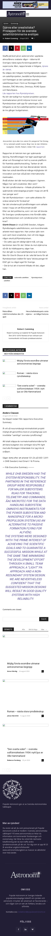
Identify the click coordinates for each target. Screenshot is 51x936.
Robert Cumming (11, 38)
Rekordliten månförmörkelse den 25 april (13, 314)
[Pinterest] (17, 48)
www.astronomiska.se (24, 833)
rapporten (40, 147)
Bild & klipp (33, 629)
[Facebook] (5, 48)
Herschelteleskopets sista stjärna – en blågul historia (37, 312)
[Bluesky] (32, 929)
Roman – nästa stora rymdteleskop (25, 711)
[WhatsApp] (23, 48)
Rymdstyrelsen (37, 277)
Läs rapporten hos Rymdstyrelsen (18, 93)
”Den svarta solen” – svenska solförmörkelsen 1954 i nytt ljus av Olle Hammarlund (31, 388)
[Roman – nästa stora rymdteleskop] (9, 376)
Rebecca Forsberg (14, 760)
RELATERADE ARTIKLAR (14, 350)
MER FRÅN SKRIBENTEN (14, 354)
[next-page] (8, 398)
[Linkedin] (29, 48)
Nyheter (6, 23)
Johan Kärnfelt (13, 716)
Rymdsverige (14, 23)
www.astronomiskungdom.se (15, 850)
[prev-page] (4, 398)
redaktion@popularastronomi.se (31, 912)
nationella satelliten (21, 277)
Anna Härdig (12, 671)
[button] (30, 14)
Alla (23, 629)
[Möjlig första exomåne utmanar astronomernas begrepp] (9, 363)
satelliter (7, 281)
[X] (11, 48)
